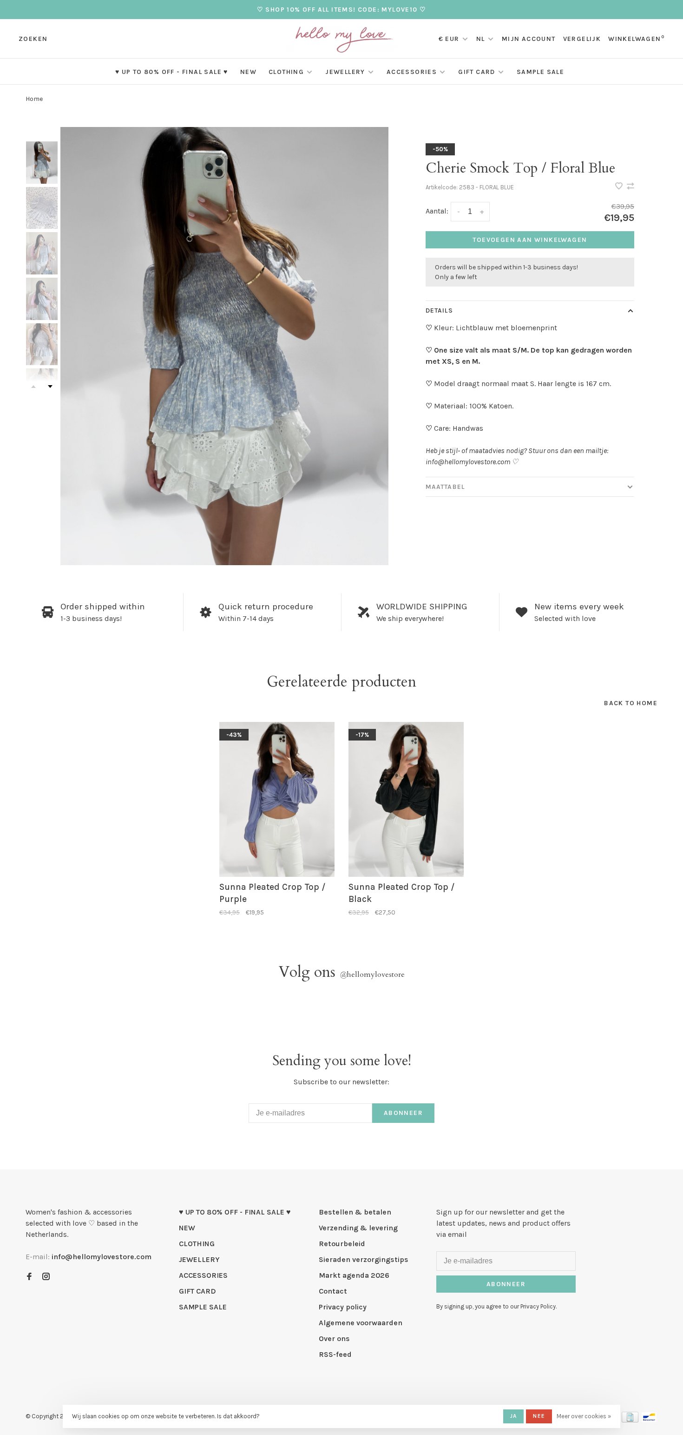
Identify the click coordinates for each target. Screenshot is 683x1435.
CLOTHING (286, 72)
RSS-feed (335, 1354)
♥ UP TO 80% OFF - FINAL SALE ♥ (171, 72)
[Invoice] (630, 1419)
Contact (333, 1291)
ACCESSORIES (412, 72)
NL (480, 39)
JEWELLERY (345, 72)
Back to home (630, 703)
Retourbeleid (342, 1243)
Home (34, 99)
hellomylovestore (372, 974)
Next (50, 386)
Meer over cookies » (584, 1416)
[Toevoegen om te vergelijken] (630, 186)
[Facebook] (29, 1277)
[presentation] (42, 162)
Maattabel (445, 487)
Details (439, 310)
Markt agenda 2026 (354, 1275)
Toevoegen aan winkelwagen (530, 240)
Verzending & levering (358, 1227)
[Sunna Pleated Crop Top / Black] (406, 799)
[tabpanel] (224, 346)
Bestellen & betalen (355, 1212)
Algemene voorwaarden (360, 1322)
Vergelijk (582, 39)
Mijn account (529, 39)
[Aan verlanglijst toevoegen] (619, 186)
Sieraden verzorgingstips (363, 1259)
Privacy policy (343, 1306)
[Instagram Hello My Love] (46, 1277)
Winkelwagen (636, 39)
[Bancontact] (649, 1419)
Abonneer (403, 1113)
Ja (513, 1416)
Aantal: (437, 211)
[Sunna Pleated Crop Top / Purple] (277, 799)
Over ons (334, 1338)
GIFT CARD (476, 72)
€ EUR (450, 39)
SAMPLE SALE (540, 72)
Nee (539, 1416)
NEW (248, 72)
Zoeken (33, 39)
